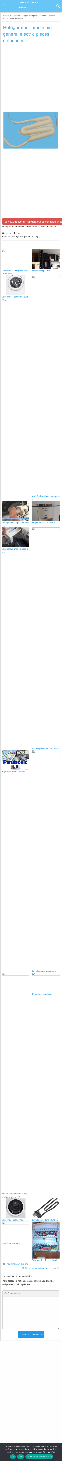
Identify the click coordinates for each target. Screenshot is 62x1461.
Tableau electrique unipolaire (45, 1260)
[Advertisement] (31, 78)
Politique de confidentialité (39, 1456)
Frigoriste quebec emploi (13, 771)
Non (20, 1456)
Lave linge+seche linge (12, 1219)
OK (13, 1456)
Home (5, 15)
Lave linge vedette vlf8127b (45, 1219)
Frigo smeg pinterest (41, 270)
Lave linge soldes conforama (45, 748)
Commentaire (14, 1293)
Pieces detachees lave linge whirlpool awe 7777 (15, 1195)
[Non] (58, 1451)
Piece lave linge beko (42, 993)
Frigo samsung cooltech (43, 522)
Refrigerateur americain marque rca (39, 1267)
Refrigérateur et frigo (18, 15)
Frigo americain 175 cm (17, 1263)
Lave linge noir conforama (44, 970)
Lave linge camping (11, 1242)
